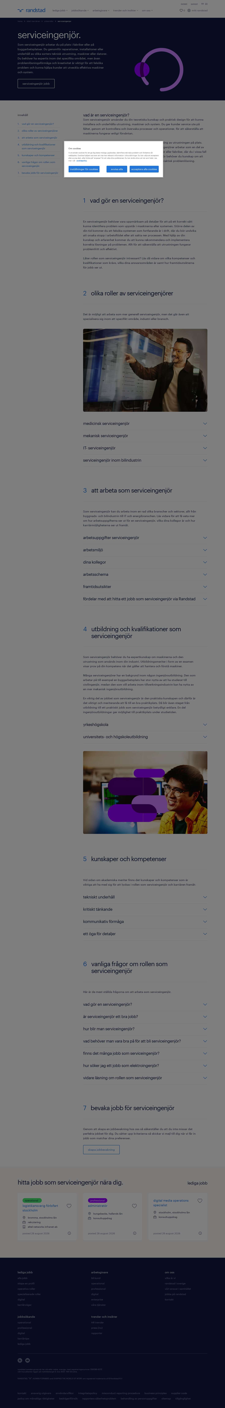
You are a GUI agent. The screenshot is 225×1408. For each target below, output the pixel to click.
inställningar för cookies (84, 169)
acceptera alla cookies (144, 169)
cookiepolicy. (82, 161)
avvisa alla (117, 169)
